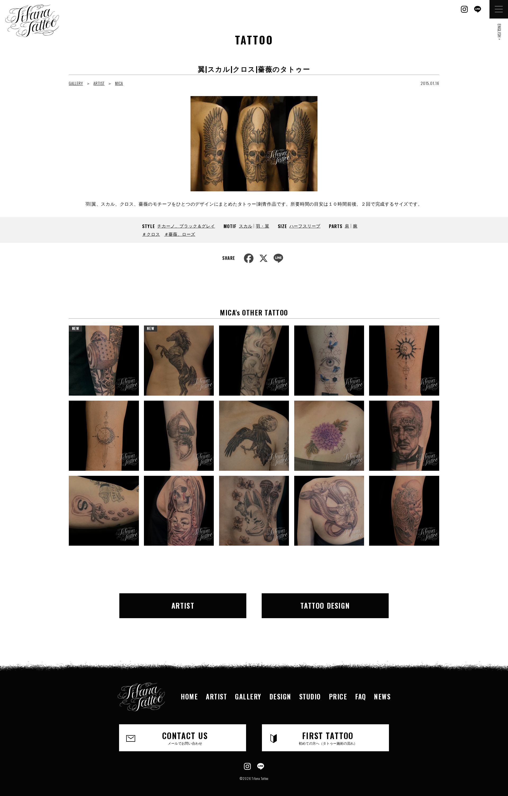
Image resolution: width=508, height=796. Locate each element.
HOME (189, 696)
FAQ (360, 696)
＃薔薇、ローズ (180, 234)
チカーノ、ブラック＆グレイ (186, 226)
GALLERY (76, 83)
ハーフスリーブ (305, 226)
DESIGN (280, 696)
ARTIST (99, 83)
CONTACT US (185, 737)
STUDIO (310, 696)
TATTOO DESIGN (325, 605)
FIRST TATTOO (328, 737)
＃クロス (151, 234)
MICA (119, 83)
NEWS (382, 696)
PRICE (338, 696)
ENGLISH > (499, 32)
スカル (245, 226)
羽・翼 (262, 226)
